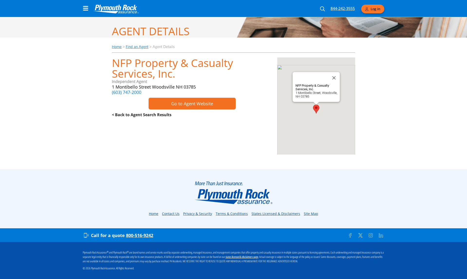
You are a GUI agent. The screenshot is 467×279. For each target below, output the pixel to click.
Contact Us (171, 213)
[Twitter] (360, 235)
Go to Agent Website (192, 104)
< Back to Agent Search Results (141, 114)
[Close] (334, 78)
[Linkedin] (381, 235)
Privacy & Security (197, 213)
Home (117, 46)
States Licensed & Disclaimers (275, 213)
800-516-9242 (139, 235)
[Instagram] (370, 235)
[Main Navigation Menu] (86, 8)
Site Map (311, 213)
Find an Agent (137, 46)
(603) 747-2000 (126, 92)
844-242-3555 (343, 8)
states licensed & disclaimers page (241, 257)
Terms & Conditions (232, 213)
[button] (316, 109)
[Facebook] (350, 235)
